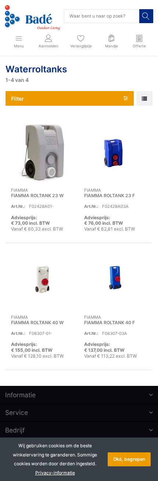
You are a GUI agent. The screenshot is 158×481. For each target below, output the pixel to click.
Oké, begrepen (129, 459)
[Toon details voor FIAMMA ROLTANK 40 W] (42, 279)
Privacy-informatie (55, 472)
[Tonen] (144, 98)
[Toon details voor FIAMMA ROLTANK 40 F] (115, 279)
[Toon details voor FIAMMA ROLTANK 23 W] (42, 152)
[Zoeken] (146, 16)
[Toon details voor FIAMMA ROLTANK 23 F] (115, 152)
